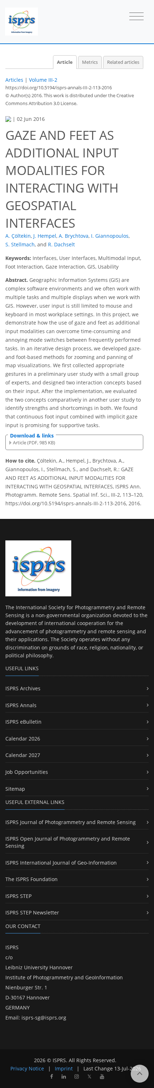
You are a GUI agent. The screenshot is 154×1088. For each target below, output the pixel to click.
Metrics (90, 62)
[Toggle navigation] (136, 17)
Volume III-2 (43, 79)
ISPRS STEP (18, 896)
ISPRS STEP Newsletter (32, 912)
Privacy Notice (27, 1068)
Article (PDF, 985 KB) (34, 442)
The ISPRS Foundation (31, 879)
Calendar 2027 (22, 755)
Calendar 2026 (22, 738)
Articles (14, 79)
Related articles (123, 62)
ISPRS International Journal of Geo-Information (61, 862)
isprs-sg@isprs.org (43, 1017)
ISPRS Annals (21, 705)
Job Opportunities (26, 771)
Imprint (64, 1068)
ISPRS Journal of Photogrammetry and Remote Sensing (70, 822)
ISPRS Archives (22, 688)
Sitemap (15, 788)
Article (65, 62)
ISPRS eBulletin (23, 721)
